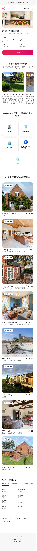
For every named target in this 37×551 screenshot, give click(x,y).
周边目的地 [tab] (5, 483)
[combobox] (18, 40)
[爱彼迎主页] (3, 8)
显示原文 (25, 2)
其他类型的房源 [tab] (16, 483)
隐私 (15, 542)
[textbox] (10, 46)
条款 (20, 542)
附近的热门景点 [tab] (29, 483)
